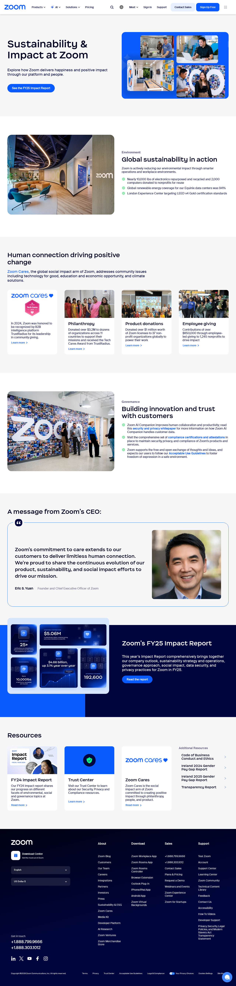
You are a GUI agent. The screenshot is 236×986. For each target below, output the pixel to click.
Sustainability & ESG (110, 904)
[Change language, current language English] (121, 7)
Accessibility (205, 908)
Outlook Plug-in (140, 883)
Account (203, 862)
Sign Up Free (208, 7)
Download (138, 844)
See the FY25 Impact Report (33, 88)
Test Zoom (204, 856)
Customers (104, 862)
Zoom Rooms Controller (139, 870)
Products (37, 7)
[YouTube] (29, 958)
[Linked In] (13, 958)
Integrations (105, 880)
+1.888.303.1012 (26, 947)
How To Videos (206, 914)
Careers (102, 874)
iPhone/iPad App (140, 889)
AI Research (105, 929)
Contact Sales (183, 7)
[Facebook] (37, 958)
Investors (103, 892)
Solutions (71, 7)
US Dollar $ (20, 881)
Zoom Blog (104, 856)
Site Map (221, 973)
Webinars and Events (177, 886)
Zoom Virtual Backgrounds (139, 903)
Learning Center (207, 874)
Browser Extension (142, 877)
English (17, 869)
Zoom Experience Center (175, 894)
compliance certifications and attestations (196, 437)
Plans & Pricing (173, 874)
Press (101, 898)
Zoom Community (209, 880)
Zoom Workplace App (144, 856)
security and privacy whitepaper (154, 428)
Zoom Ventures (107, 935)
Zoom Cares (18, 271)
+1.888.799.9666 (26, 941)
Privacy (96, 973)
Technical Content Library (209, 888)
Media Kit (103, 917)
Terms (85, 973)
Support (162, 7)
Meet (132, 7)
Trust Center (109, 973)
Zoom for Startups (175, 902)
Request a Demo (175, 880)
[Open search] (112, 7)
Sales (168, 844)
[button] (227, 977)
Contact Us (204, 902)
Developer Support (209, 920)
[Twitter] (21, 958)
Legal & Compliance (155, 973)
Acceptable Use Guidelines (187, 453)
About (102, 844)
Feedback (204, 895)
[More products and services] (225, 7)
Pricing (89, 7)
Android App (138, 895)
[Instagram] (46, 958)
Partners (103, 886)
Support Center (207, 868)
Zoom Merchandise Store (109, 943)
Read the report (139, 679)
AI (56, 7)
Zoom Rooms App (141, 862)
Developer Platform (109, 923)
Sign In (147, 7)
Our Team (104, 868)
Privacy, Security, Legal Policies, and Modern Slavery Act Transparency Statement (211, 932)
